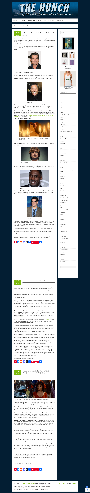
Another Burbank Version (65, 114)
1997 (61, 107)
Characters (62, 124)
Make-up (62, 181)
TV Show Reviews (64, 249)
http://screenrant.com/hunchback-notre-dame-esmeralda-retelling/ (38, 438)
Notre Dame (63, 195)
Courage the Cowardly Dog (66, 131)
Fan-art (61, 141)
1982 (61, 102)
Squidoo (62, 233)
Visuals (62, 259)
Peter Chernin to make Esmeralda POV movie (35, 372)
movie (61, 183)
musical (62, 190)
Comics (61, 126)
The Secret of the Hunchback (66, 244)
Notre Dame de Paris (64, 197)
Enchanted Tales (64, 138)
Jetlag (61, 167)
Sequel (61, 221)
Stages (48, 319)
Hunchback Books (49, 20)
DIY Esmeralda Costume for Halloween (30, 20)
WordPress (73, 483)
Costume (62, 129)
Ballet (61, 117)
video (61, 256)
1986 (61, 105)
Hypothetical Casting (64, 162)
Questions (62, 212)
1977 (61, 100)
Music (61, 188)
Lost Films (62, 176)
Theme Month (63, 247)
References (62, 217)
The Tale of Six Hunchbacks (38, 32)
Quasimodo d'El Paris (65, 209)
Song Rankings (63, 231)
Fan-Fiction (62, 143)
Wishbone (62, 261)
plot (61, 205)
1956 (61, 98)
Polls (61, 207)
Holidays (62, 155)
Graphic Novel (63, 153)
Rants (61, 214)
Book (61, 119)
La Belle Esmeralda (68, 66)
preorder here (22, 316)
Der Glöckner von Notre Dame (66, 134)
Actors (61, 110)
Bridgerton (62, 122)
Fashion (62, 146)
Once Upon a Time (64, 200)
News (61, 193)
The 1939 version (64, 238)
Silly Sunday (63, 224)
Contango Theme (61, 483)
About (15, 20)
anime (61, 112)
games (61, 150)
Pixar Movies (63, 202)
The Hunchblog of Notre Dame (28, 483)
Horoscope (62, 158)
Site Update (62, 229)
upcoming (62, 254)
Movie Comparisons (64, 185)
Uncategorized (63, 252)
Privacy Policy (60, 20)
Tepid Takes (63, 236)
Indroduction (63, 165)
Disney (61, 136)
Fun (61, 148)
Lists (61, 173)
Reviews (62, 219)
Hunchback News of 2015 (36, 281)
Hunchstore (68, 68)
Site (61, 226)
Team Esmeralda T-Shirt (68, 87)
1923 (61, 95)
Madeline (62, 178)
